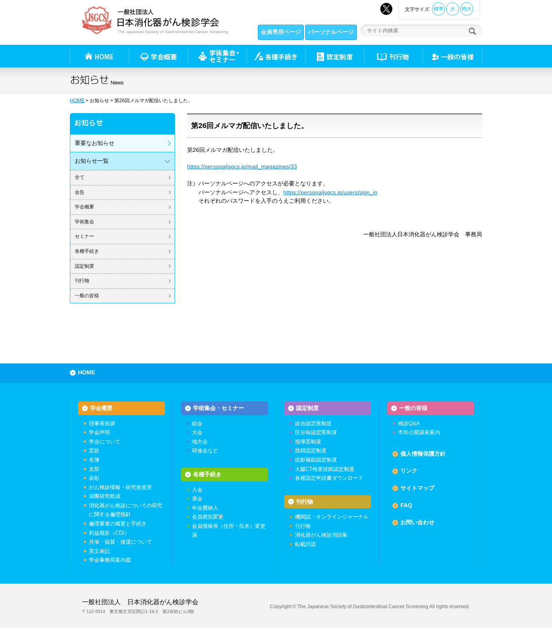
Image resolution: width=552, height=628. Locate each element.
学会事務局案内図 (110, 560)
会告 (79, 192)
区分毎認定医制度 (316, 432)
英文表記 (99, 551)
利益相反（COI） (109, 533)
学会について (104, 442)
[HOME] (99, 56)
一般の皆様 (87, 295)
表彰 (94, 478)
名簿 (94, 460)
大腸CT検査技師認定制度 (324, 469)
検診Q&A (409, 423)
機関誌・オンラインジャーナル (332, 517)
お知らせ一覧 (92, 161)
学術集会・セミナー (218, 408)
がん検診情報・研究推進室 (120, 487)
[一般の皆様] (452, 56)
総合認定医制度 (313, 423)
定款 (94, 450)
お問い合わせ (417, 522)
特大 (467, 9)
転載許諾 (305, 544)
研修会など (205, 450)
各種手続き (276, 56)
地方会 (200, 442)
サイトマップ (417, 488)
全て (79, 177)
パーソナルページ (331, 32)
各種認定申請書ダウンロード (329, 478)
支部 (94, 469)
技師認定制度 (311, 450)
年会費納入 (205, 508)
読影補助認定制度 (316, 460)
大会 (197, 432)
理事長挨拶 (102, 423)
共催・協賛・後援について (120, 542)
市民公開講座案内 (419, 432)
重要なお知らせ (94, 143)
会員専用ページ (281, 32)
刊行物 (393, 56)
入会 (197, 490)
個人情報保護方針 (423, 453)
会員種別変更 (207, 517)
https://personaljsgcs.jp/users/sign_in (330, 192)
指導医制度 (308, 442)
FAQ (406, 505)
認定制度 (334, 56)
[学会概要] (158, 56)
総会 (197, 423)
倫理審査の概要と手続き (118, 524)
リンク (408, 470)
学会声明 (99, 432)
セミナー (84, 236)
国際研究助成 (104, 496)
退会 (197, 499)
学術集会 (84, 222)
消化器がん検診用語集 (321, 535)
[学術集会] (217, 56)
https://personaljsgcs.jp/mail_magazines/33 (242, 166)
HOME (77, 100)
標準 (438, 9)
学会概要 (84, 207)
